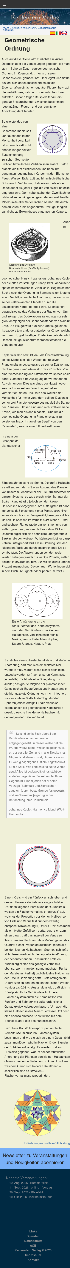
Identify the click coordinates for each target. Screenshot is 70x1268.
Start (6, 27)
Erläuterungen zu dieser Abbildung (47, 1143)
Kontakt (33, 1260)
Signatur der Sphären (24, 27)
